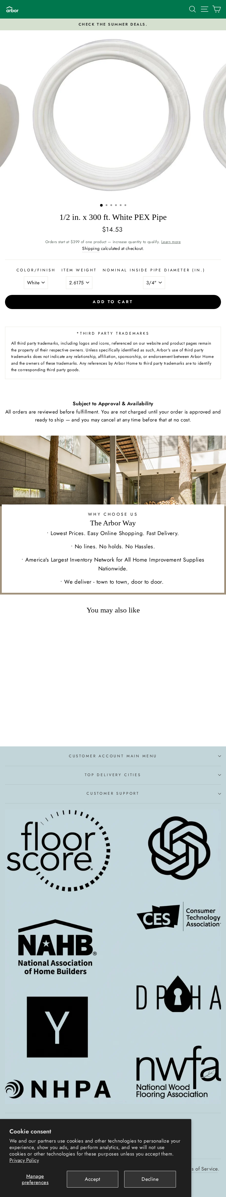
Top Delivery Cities (113, 775)
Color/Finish (36, 270)
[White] (43, 725)
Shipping (90, 248)
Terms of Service (199, 1168)
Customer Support (113, 793)
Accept (92, 1179)
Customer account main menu (113, 756)
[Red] (50, 725)
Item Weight (79, 270)
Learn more (171, 242)
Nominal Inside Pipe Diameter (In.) (154, 270)
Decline (150, 1179)
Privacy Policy (24, 1160)
